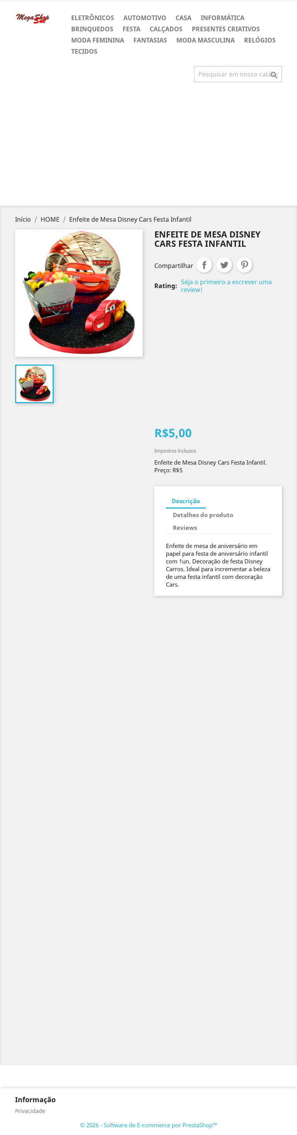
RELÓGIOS (260, 40)
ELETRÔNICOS (92, 18)
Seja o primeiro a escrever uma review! (226, 286)
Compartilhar (204, 265)
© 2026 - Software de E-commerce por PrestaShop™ (148, 1125)
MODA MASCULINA (205, 40)
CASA (183, 18)
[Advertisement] (150, 147)
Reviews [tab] (185, 527)
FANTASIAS (150, 40)
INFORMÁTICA (222, 18)
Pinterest (244, 265)
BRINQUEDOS (92, 29)
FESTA (131, 29)
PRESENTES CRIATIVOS (226, 29)
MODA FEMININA (97, 40)
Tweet (224, 265)
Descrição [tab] (186, 501)
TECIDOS (84, 51)
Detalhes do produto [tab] (203, 515)
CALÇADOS (166, 29)
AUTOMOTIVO (144, 18)
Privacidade (30, 1111)
